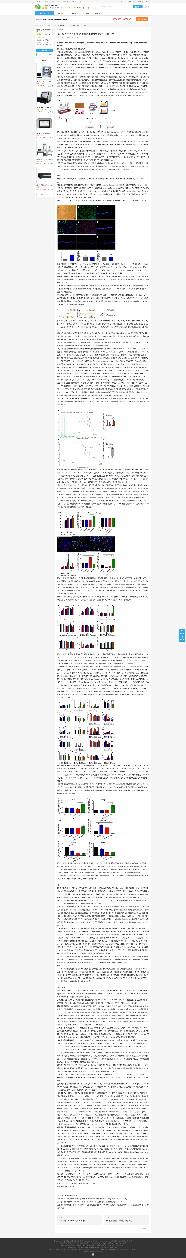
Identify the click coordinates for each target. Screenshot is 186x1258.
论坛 (59, 1)
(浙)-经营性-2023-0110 (86, 1241)
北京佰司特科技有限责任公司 (51, 5)
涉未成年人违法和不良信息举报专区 (93, 1251)
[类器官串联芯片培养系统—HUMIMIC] (44, 123)
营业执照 (62, 1243)
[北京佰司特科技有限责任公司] (38, 7)
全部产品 (43, 13)
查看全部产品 (44, 194)
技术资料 (86, 13)
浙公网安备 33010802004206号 (101, 1241)
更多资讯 (143, 1228)
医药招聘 (65, 1)
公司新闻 (53, 25)
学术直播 (45, 1)
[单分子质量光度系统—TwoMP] (44, 175)
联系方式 (98, 13)
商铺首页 (60, 13)
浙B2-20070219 (58, 1241)
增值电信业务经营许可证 (72, 1243)
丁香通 (38, 1)
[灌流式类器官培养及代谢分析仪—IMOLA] (44, 71)
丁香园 (53, 1)
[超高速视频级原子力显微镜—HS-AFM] (44, 149)
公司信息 (73, 13)
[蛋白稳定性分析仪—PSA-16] (44, 97)
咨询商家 (143, 19)
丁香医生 (73, 1)
